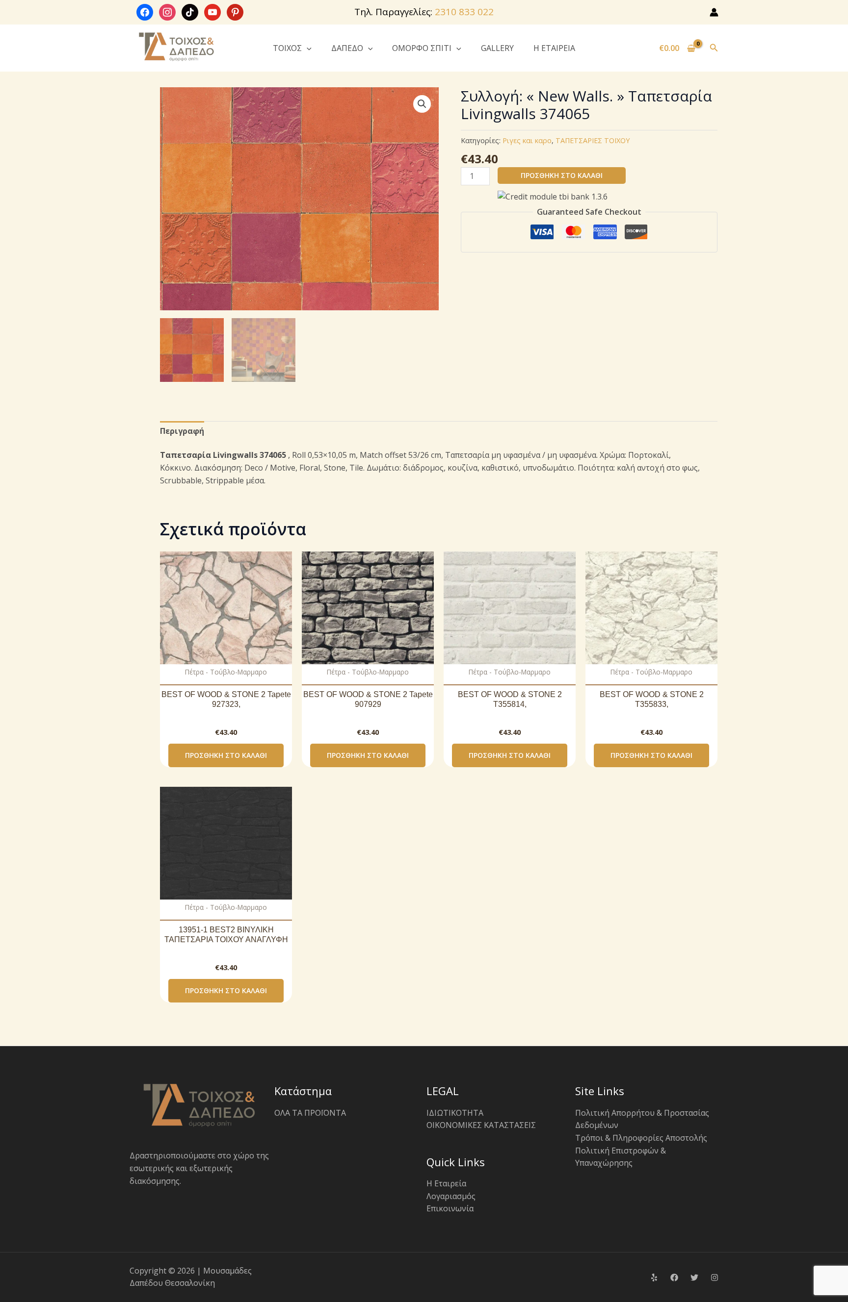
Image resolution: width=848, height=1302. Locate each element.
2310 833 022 (464, 11)
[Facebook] (674, 1277)
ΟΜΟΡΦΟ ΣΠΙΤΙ (421, 48)
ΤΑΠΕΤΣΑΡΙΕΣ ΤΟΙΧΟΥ (593, 140)
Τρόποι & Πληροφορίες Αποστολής (641, 1137)
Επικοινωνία (450, 1208)
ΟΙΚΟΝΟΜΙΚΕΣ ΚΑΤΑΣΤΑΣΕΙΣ (481, 1125)
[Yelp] (654, 1277)
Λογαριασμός (451, 1196)
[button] (307, 48)
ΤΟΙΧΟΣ (287, 48)
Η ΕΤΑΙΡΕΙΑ (554, 48)
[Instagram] (714, 1277)
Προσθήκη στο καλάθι (562, 175)
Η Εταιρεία (446, 1183)
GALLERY (497, 48)
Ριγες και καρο (527, 140)
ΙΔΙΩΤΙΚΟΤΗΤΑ (454, 1112)
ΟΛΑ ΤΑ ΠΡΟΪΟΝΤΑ (310, 1112)
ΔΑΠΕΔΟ (347, 48)
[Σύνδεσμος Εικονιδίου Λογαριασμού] (714, 12)
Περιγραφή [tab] (182, 431)
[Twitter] (694, 1277)
